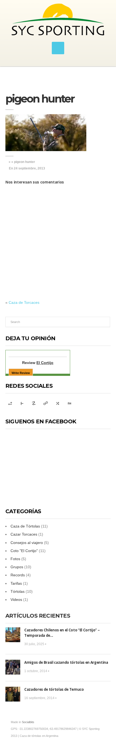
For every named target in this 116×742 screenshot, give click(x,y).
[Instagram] (69, 403)
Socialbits (28, 722)
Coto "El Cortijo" (24, 551)
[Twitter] (45, 403)
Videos (16, 599)
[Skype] (21, 403)
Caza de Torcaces (24, 302)
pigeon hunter (39, 98)
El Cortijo (44, 362)
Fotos (15, 559)
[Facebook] (57, 403)
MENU (58, 48)
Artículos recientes (37, 615)
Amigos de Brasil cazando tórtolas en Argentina (66, 662)
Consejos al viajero (27, 542)
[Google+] (10, 403)
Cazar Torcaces (24, 534)
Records (18, 575)
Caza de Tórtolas (25, 526)
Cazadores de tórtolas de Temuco (54, 689)
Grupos (17, 567)
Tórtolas (18, 591)
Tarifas (16, 583)
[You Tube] (33, 403)
